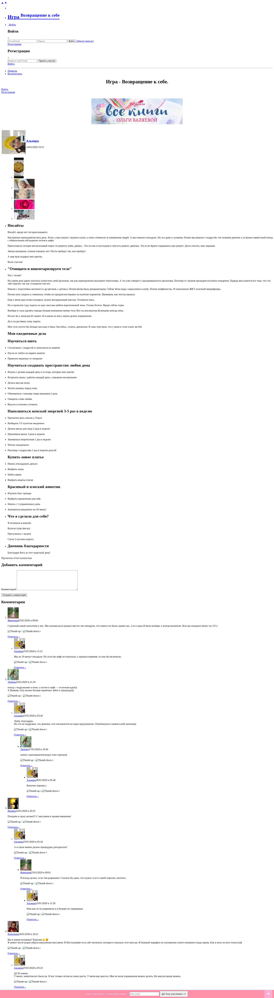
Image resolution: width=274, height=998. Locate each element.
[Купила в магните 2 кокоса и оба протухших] (24, 187)
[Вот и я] (24, 218)
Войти (12, 24)
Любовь (12, 682)
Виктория (13, 620)
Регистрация (14, 44)
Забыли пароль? (85, 41)
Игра (34, 17)
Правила (12, 71)
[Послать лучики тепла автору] (14, 631)
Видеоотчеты (15, 73)
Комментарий (8, 589)
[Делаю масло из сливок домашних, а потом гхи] (24, 198)
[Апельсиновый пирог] (19, 177)
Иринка (12, 811)
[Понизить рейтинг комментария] (31, 631)
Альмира (32, 141)
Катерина (13, 934)
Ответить (14, 636)
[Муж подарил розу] (24, 208)
